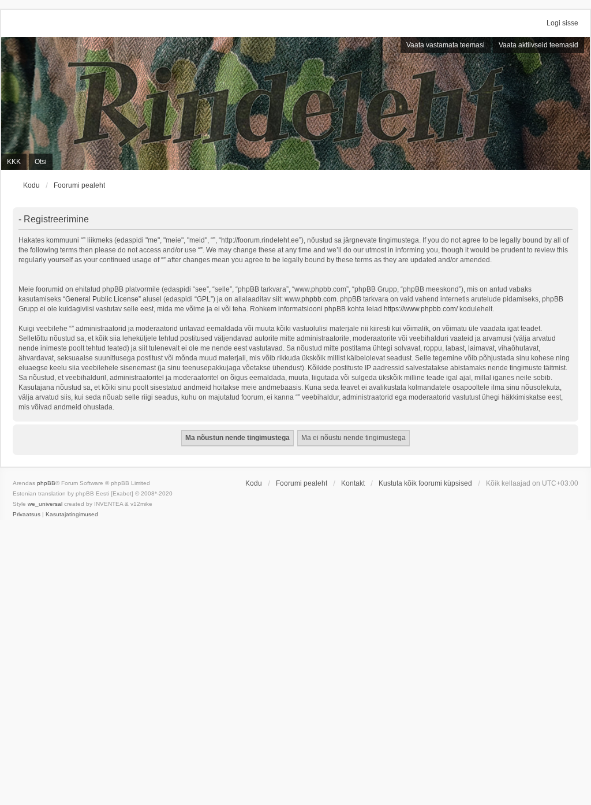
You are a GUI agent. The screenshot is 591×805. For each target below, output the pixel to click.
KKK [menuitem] (14, 162)
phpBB (46, 483)
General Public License (102, 299)
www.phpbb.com (310, 299)
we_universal (45, 504)
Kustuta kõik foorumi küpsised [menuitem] (425, 483)
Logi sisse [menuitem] (562, 23)
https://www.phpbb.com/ (421, 309)
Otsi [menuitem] (41, 162)
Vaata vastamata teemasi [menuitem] (445, 45)
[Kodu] (295, 103)
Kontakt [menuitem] (353, 483)
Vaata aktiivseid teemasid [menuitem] (538, 45)
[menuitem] (26, 514)
